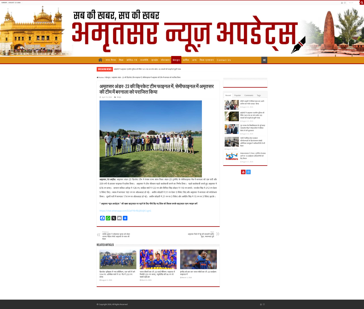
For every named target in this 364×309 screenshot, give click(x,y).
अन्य (194, 60)
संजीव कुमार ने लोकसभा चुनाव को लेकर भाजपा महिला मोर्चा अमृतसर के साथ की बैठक (116, 235)
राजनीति (144, 60)
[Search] (362, 2)
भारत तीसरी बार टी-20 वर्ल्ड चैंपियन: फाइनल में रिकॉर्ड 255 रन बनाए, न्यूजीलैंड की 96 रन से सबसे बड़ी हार (157, 274)
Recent (228, 95)
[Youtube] (342, 2)
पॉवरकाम (165, 60)
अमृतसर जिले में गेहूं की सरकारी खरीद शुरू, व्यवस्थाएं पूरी (201, 234)
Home (100, 60)
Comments (248, 95)
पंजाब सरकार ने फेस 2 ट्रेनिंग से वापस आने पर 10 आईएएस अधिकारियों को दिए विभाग (253, 156)
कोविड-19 (132, 60)
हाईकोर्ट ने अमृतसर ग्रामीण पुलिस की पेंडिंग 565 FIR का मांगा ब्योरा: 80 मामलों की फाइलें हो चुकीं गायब (147, 69)
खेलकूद (176, 60)
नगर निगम (111, 60)
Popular (237, 95)
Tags (259, 95)
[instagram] (345, 2)
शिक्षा (121, 60)
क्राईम (154, 60)
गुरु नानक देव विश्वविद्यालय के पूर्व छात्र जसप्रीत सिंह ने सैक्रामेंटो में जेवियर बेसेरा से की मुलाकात (252, 128)
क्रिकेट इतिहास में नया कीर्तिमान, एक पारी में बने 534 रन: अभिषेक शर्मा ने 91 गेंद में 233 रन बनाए (117, 274)
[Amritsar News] (182, 31)
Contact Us (224, 60)
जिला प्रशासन (207, 60)
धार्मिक (186, 60)
